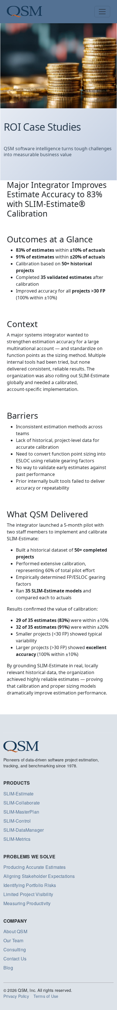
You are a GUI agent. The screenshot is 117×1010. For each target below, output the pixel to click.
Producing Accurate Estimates (34, 867)
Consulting (14, 949)
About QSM (15, 931)
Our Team (13, 940)
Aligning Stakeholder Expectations (39, 876)
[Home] (24, 12)
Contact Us (14, 958)
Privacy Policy (16, 996)
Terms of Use (46, 996)
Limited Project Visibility (28, 894)
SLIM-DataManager (23, 830)
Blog (8, 967)
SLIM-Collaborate (21, 802)
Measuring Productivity (27, 903)
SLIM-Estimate (18, 793)
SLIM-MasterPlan (21, 811)
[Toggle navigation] (102, 11)
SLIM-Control (17, 821)
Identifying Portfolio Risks (29, 885)
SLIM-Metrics (16, 839)
